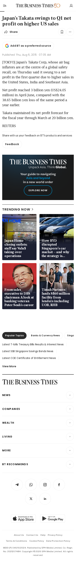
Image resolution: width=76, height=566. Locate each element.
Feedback (12, 144)
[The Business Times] (34, 6)
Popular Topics (14, 335)
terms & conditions (16, 541)
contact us (32, 535)
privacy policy (55, 535)
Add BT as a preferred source (30, 46)
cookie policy (36, 541)
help (43, 535)
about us (19, 535)
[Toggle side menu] (4, 5)
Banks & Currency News (45, 335)
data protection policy (58, 541)
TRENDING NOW (16, 209)
